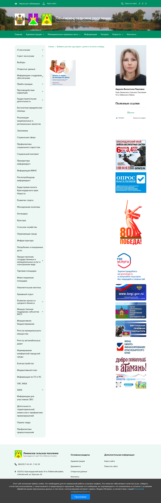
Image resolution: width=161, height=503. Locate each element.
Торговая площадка (26, 271)
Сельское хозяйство (27, 227)
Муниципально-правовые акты (63, 34)
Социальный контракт (28, 154)
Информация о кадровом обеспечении (29, 76)
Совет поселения (25, 56)
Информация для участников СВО (25, 398)
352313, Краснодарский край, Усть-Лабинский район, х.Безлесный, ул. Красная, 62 (40, 472)
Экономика (22, 130)
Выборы (21, 62)
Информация (90, 34)
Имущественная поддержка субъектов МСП (28, 311)
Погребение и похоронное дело (30, 249)
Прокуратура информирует (24, 162)
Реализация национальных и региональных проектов (29, 120)
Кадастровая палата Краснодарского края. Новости (27, 190)
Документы (76, 466)
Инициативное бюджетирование (25, 322)
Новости (116, 34)
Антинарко (22, 213)
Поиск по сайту (111, 466)
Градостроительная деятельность (26, 100)
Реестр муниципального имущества (29, 332)
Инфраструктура (25, 240)
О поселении (23, 50)
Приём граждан (25, 84)
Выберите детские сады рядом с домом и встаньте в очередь (80, 47)
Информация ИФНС (27, 170)
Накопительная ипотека (29, 287)
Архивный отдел (25, 294)
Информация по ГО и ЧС (29, 376)
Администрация (34, 34)
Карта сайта (109, 461)
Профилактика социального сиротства (28, 145)
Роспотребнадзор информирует (26, 179)
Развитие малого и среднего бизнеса (26, 301)
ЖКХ (19, 390)
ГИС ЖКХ (22, 383)
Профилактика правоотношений (25, 431)
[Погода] (120, 118)
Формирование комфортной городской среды (28, 353)
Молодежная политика (28, 207)
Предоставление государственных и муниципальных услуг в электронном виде (28, 260)
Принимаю (80, 496)
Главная (18, 34)
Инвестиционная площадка (25, 279)
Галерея (105, 34)
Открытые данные (26, 69)
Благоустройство (25, 363)
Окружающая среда (27, 233)
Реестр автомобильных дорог (28, 342)
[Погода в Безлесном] (130, 115)
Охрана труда (23, 422)
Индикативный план (27, 370)
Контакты (131, 34)
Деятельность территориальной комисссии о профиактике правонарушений (30, 411)
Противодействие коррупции (26, 91)
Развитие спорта (25, 200)
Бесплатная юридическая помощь (29, 109)
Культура (21, 220)
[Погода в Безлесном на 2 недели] (139, 118)
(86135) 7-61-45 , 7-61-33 (29, 464)
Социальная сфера (26, 137)
